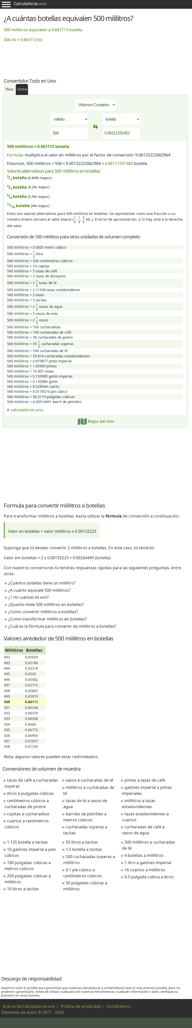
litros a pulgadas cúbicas (30, 793)
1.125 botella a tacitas (27, 842)
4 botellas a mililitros (144, 855)
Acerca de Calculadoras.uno (29, 1006)
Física (9, 89)
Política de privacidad (81, 1006)
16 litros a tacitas (23, 889)
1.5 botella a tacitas (84, 849)
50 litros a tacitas (82, 842)
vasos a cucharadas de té (89, 780)
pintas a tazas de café (144, 780)
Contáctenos (118, 1006)
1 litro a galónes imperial (147, 862)
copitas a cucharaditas (28, 814)
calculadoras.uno (27, 410)
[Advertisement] (96, 57)
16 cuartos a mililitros (144, 870)
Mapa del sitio (100, 421)
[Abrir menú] (6, 4)
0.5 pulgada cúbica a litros (149, 877)
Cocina (22, 89)
